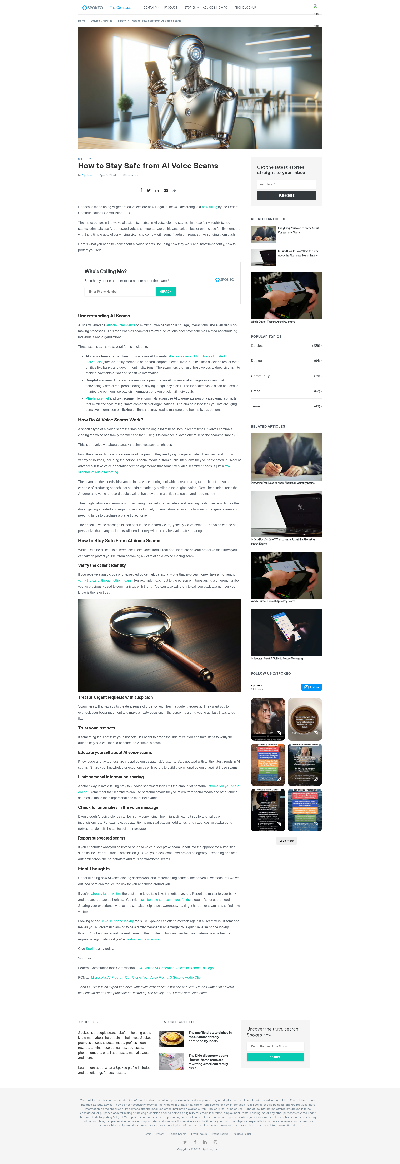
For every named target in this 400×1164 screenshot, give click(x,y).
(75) (317, 376)
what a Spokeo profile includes (127, 1068)
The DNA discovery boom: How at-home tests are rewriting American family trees (208, 1061)
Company (150, 7)
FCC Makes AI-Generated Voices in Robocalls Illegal (175, 968)
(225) (316, 345)
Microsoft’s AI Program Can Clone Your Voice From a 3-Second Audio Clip (146, 977)
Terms (147, 1134)
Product (171, 7)
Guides (257, 345)
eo (95, 948)
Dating (256, 360)
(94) (317, 360)
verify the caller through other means (105, 580)
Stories (190, 7)
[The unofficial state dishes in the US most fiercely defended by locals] (171, 1039)
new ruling (209, 207)
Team (255, 406)
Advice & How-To (215, 7)
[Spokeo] (94, 7)
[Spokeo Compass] (119, 7)
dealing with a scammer (143, 939)
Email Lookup (199, 1134)
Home (81, 20)
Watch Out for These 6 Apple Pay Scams (273, 321)
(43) (317, 406)
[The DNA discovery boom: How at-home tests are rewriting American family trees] (171, 1061)
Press (256, 391)
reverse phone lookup (118, 921)
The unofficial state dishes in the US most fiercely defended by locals (210, 1037)
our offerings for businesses (105, 1073)
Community (260, 376)
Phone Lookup (245, 7)
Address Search (243, 1134)
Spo (89, 948)
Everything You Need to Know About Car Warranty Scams (283, 482)
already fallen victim (106, 893)
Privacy (160, 1134)
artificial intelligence (121, 325)
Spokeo (87, 175)
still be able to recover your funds (165, 899)
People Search (177, 1134)
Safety (122, 20)
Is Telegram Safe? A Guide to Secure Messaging (277, 658)
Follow (314, 687)
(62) (317, 391)
